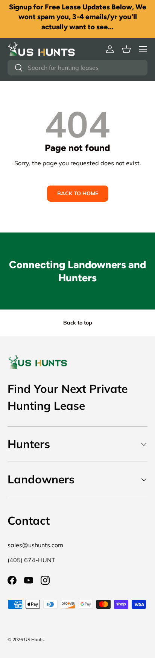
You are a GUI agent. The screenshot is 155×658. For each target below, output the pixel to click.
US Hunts (34, 639)
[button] (126, 49)
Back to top (77, 322)
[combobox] (77, 67)
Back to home (77, 193)
